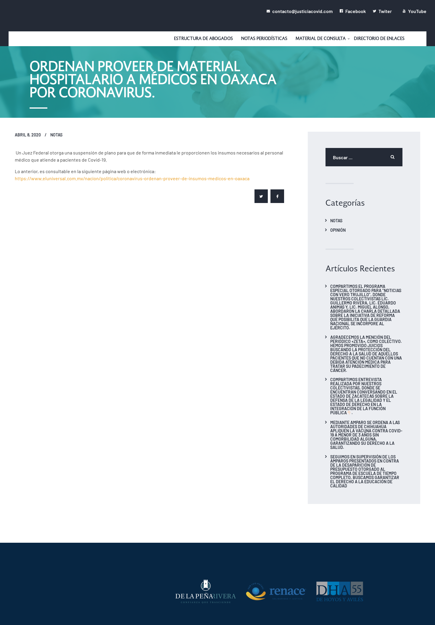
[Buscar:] (364, 157)
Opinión (338, 230)
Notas (56, 134)
